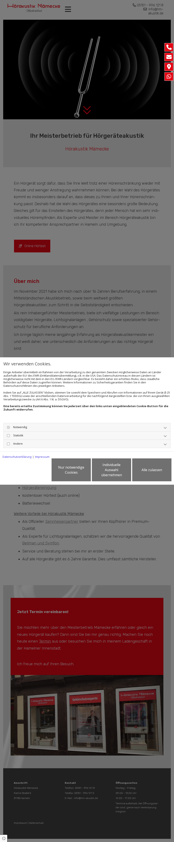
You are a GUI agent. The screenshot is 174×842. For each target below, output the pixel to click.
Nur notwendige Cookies (71, 470)
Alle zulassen (152, 470)
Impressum (42, 456)
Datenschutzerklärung (17, 456)
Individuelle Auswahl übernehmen (111, 469)
